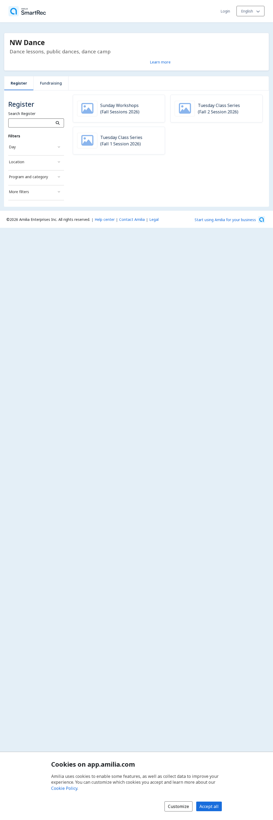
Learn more (160, 62)
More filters (19, 191)
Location (16, 161)
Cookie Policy (64, 788)
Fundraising (51, 83)
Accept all (209, 806)
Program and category (28, 176)
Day (12, 146)
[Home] (27, 11)
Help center (105, 219)
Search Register (21, 113)
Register (19, 83)
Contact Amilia (132, 219)
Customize (178, 806)
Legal (154, 219)
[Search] (57, 123)
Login (225, 11)
